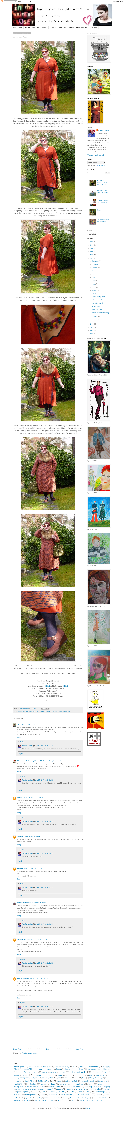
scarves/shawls (66, 1094)
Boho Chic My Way (98, 296)
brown (67, 1069)
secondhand (83, 1094)
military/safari (18, 1086)
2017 (92, 258)
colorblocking (104, 1069)
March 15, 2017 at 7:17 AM (33, 868)
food (90, 1075)
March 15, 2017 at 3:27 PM (38, 939)
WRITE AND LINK (86, 1100)
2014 (92, 330)
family (60, 1075)
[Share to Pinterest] (48, 709)
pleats (43, 1091)
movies (66, 1087)
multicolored (75, 1086)
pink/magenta (22, 1091)
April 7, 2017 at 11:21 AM (44, 853)
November (95, 264)
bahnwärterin (22, 902)
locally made (64, 1084)
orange (60, 711)
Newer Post (17, 1049)
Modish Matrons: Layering (100, 312)
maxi (91, 1084)
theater (95, 1098)
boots (58, 1069)
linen (53, 1084)
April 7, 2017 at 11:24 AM (44, 1006)
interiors (107, 1078)
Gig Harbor (36, 1078)
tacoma (66, 1098)
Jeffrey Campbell (71, 1081)
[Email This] (42, 709)
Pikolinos (107, 1089)
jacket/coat (54, 711)
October (95, 267)
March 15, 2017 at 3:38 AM (30, 836)
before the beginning (62, 1067)
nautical (41, 1089)
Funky (99, 210)
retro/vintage (66, 711)
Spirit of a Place (97, 309)
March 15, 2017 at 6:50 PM (39, 978)
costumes (53, 1072)
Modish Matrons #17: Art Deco (102, 201)
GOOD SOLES (35, 27)
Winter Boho (96, 306)
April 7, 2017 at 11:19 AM (44, 746)
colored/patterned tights (28, 711)
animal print (19, 1066)
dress (37, 711)
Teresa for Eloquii (84, 1098)
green (67, 1077)
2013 (92, 334)
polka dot (60, 1091)
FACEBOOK (44, 27)
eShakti (42, 711)
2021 (92, 245)
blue (19, 711)
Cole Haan (79, 1069)
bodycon (49, 1069)
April (94, 287)
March (94, 290)
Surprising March (97, 303)
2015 (92, 327)
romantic (17, 1094)
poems (52, 1092)
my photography (105, 1087)
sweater (57, 1097)
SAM (19, 836)
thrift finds (105, 1098)
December (95, 261)
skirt (16, 1097)
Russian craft (53, 1095)
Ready (94, 293)
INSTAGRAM (53, 27)
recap (81, 1091)
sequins (98, 1095)
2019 (92, 251)
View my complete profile (95, 155)
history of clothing (95, 1078)
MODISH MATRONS (36, 1086)
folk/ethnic (80, 1075)
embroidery (38, 1075)
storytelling (38, 1098)
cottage (62, 1072)
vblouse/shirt (37, 1100)
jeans (59, 1080)
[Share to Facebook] (47, 709)
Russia (42, 1095)
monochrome (54, 1086)
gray (59, 1077)
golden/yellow (47, 1077)
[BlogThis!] (43, 709)
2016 (92, 324)
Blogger (88, 1108)
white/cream (63, 1100)
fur (46, 711)
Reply (19, 737)
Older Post (79, 1049)
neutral (50, 1089)
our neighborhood (81, 1089)
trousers (27, 1100)
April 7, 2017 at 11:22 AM (44, 924)
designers (16, 1075)
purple (71, 1091)
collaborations (92, 1069)
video (52, 1100)
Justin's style (102, 1081)
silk (105, 1095)
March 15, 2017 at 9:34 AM (36, 903)
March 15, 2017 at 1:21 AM (29, 724)
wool (74, 1100)
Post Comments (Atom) (29, 1053)
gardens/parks (23, 1077)
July (93, 277)
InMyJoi (20, 868)
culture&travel (77, 1072)
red (88, 1091)
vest (44, 1100)
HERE (47, 686)
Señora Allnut (22, 797)
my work (18, 1089)
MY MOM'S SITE (93, 27)
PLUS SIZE (27, 27)
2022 (92, 242)
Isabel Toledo (29, 1081)
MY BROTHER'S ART (81, 27)
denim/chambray (99, 1072)
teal (71, 1097)
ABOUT (14, 27)
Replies (22, 742)
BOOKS (20, 27)
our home (70, 1089)
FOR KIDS (71, 27)
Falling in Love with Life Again (102, 191)
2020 (92, 248)
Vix (18, 724)
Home (48, 1049)
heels (48, 711)
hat (76, 1077)
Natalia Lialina (27, 745)
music (86, 1087)
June (93, 281)
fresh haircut (100, 1075)
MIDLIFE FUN (103, 1084)
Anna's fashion (34, 1067)
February (95, 316)
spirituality (29, 1098)
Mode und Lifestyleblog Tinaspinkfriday (31, 761)
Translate (102, 165)
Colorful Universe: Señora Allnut (103, 220)
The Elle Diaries (23, 939)
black (82, 1066)
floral (69, 1075)
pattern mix (95, 1089)
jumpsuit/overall (87, 1080)
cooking (44, 1072)
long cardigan (77, 1084)
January (94, 320)
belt (74, 1067)
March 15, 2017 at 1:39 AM (37, 797)
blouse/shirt (28, 1069)
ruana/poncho (30, 1094)
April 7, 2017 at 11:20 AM (44, 821)
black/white (93, 1066)
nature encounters (29, 1089)
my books (93, 1086)
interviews (19, 1081)
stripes (46, 1097)
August (94, 274)
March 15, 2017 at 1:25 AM (55, 761)
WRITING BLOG (63, 27)
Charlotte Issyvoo (23, 978)
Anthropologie (47, 1067)
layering (18, 1083)
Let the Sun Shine (97, 300)
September (95, 271)
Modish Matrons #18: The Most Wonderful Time (102, 183)
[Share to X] (45, 709)
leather (33, 1084)
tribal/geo (17, 1100)
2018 (92, 255)
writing (99, 1100)
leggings (43, 1084)
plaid (35, 1091)
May (93, 284)
